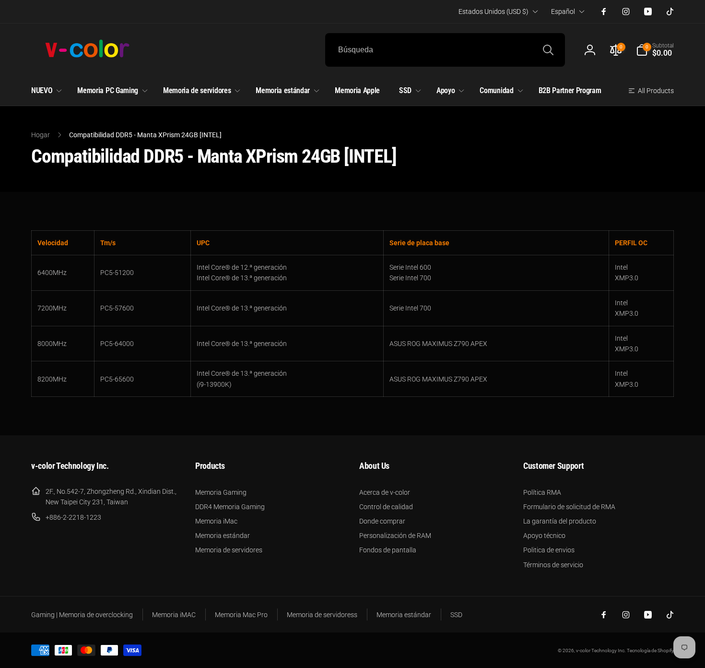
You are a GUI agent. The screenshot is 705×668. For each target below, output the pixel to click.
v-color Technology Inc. (600, 650)
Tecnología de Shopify (650, 650)
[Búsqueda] (548, 50)
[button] (655, 50)
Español (563, 11)
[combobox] (445, 50)
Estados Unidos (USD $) (493, 11)
